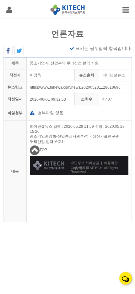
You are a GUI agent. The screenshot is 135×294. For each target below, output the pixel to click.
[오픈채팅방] (125, 278)
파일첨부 (15, 113)
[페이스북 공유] (8, 50)
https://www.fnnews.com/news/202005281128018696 (75, 87)
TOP (43, 150)
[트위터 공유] (19, 50)
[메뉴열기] (9, 9)
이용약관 (111, 163)
